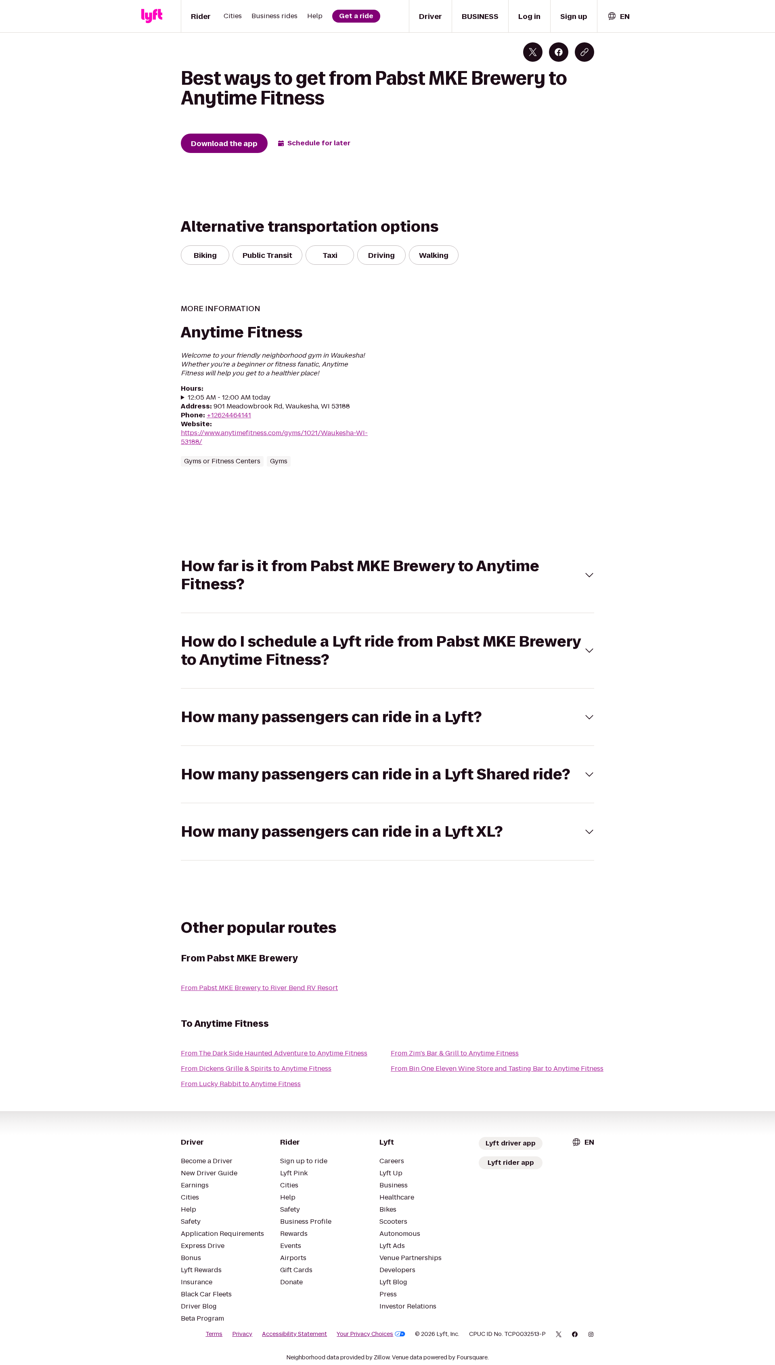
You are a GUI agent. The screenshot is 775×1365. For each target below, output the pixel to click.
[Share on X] (532, 52)
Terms (213, 1334)
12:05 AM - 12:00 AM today (229, 397)
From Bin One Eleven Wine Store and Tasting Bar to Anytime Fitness (497, 1068)
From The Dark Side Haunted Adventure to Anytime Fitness (274, 1053)
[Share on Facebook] (558, 52)
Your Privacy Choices (365, 1334)
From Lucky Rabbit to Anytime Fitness (241, 1084)
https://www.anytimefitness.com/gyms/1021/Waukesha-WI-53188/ (274, 437)
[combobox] (618, 16)
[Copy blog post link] (584, 52)
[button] (387, 575)
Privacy (242, 1334)
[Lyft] (152, 16)
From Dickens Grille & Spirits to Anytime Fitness (256, 1068)
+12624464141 (229, 415)
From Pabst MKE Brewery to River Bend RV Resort (259, 987)
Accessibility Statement (294, 1334)
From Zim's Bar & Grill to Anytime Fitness (455, 1053)
